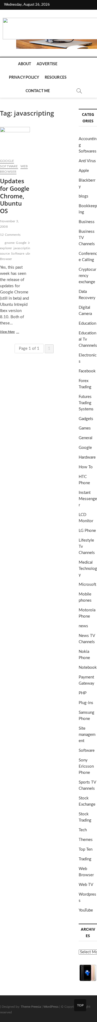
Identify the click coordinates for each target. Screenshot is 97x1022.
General (85, 438)
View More (13, 332)
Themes (86, 840)
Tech (83, 830)
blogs (83, 196)
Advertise (47, 64)
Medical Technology (88, 568)
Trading (85, 859)
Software (9, 166)
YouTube (86, 910)
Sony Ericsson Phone (86, 766)
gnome (10, 242)
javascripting (22, 248)
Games (85, 428)
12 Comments (10, 234)
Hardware (87, 457)
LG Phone (87, 531)
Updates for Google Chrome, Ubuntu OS (14, 196)
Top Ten (85, 849)
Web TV (86, 885)
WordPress (50, 1006)
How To (86, 467)
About (24, 64)
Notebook (88, 668)
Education (87, 323)
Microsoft (87, 585)
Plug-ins (86, 703)
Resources (56, 77)
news (83, 626)
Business (87, 222)
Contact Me (38, 91)
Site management (87, 734)
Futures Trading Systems (86, 403)
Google (7, 160)
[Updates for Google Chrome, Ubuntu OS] (15, 140)
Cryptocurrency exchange (87, 276)
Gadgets (86, 419)
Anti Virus (87, 161)
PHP (82, 693)
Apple (84, 171)
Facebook (87, 371)
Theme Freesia (31, 1006)
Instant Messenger (88, 499)
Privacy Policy (24, 77)
